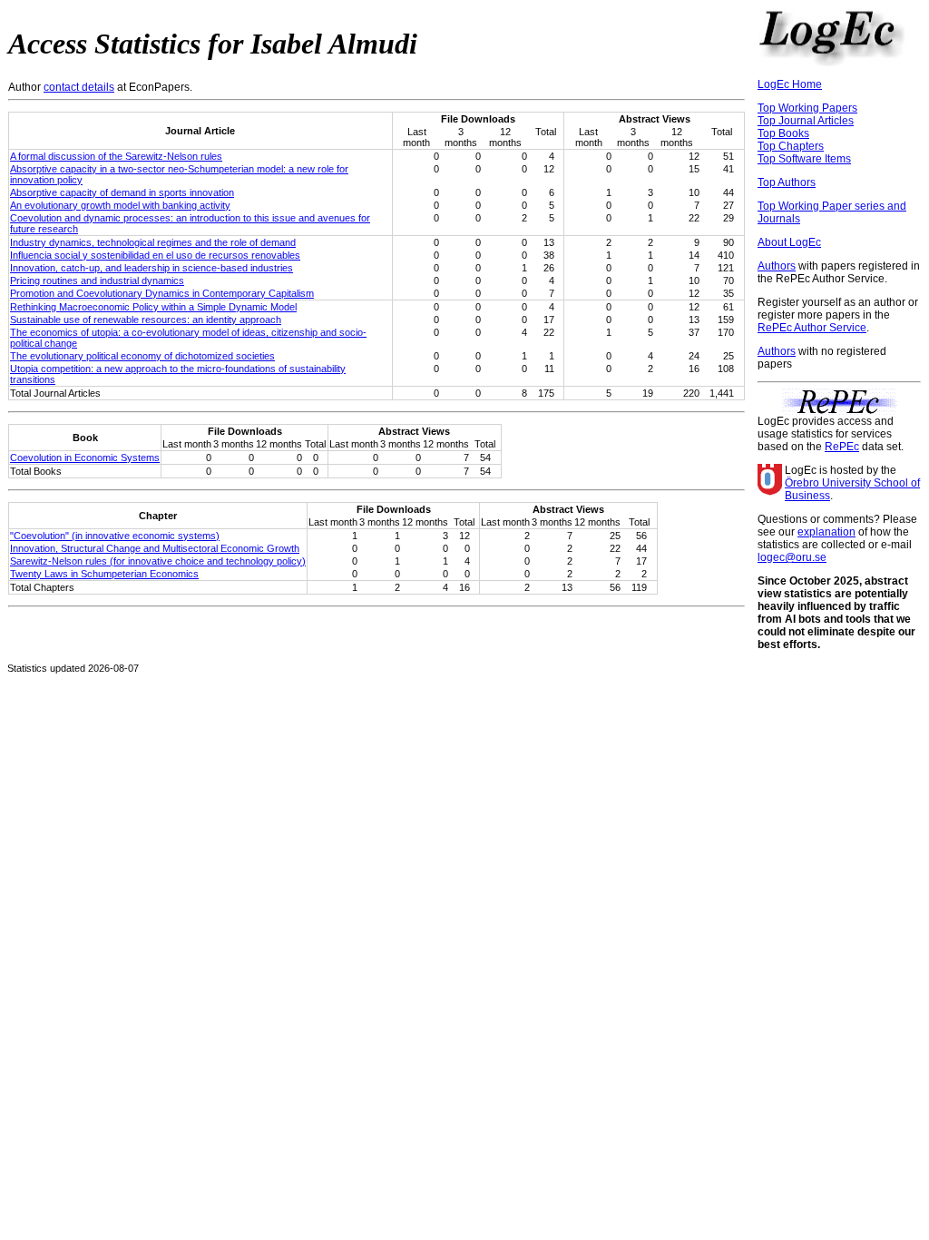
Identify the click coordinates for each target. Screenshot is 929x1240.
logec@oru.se (792, 557)
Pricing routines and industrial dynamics (97, 280)
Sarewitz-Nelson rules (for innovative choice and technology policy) (158, 561)
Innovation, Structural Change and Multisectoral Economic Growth (154, 548)
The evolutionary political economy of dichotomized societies (142, 355)
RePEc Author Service (812, 327)
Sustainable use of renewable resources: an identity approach (145, 319)
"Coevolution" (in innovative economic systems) (115, 535)
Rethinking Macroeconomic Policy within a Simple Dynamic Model (153, 306)
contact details (79, 87)
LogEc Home (790, 84)
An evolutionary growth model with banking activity (120, 205)
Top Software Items (804, 159)
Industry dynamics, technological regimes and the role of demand (153, 242)
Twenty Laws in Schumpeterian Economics (104, 573)
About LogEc (789, 242)
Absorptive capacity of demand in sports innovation (122, 192)
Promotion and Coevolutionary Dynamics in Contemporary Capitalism (162, 293)
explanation (826, 532)
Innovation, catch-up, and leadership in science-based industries (151, 267)
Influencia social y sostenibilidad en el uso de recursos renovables (155, 255)
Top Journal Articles (806, 120)
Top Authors (787, 182)
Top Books (783, 133)
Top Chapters (791, 146)
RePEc (842, 446)
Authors (777, 266)
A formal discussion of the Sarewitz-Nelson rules (116, 156)
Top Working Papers (807, 108)
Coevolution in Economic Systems (85, 457)
